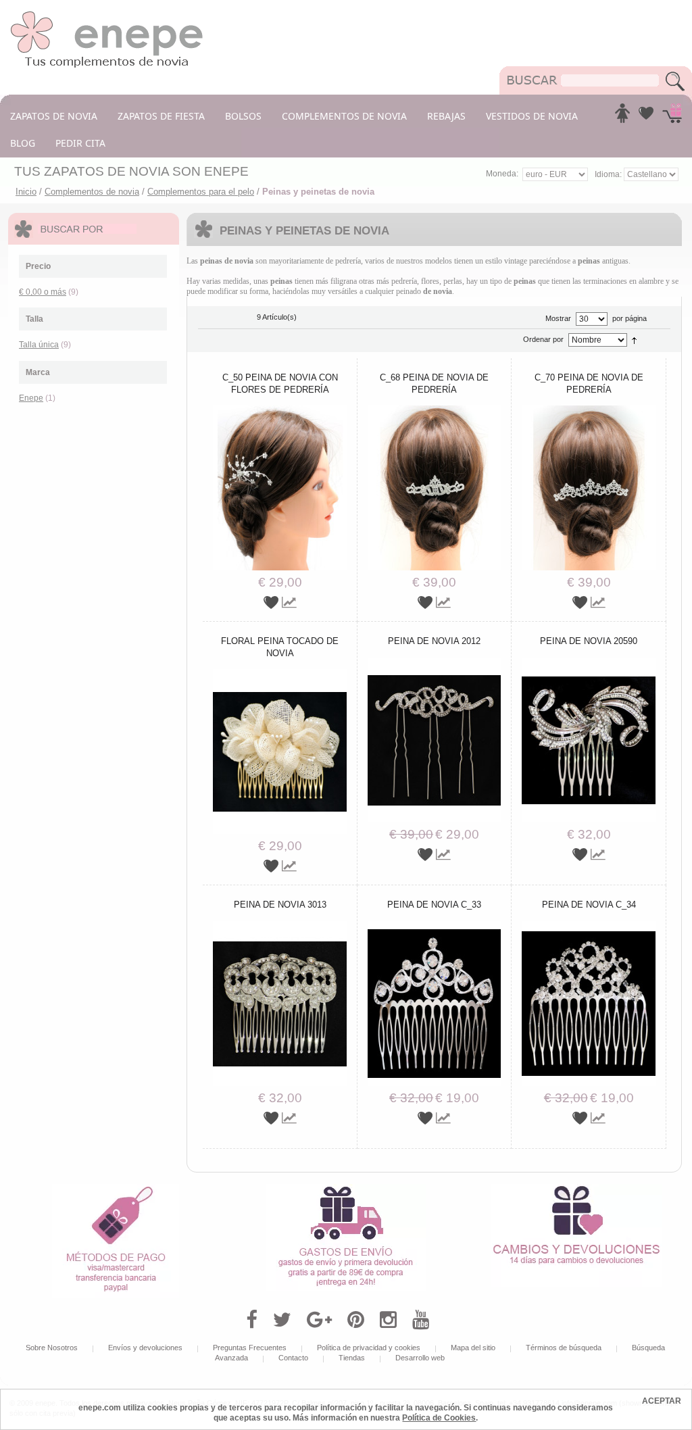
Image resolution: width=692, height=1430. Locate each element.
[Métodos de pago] (115, 1188)
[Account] (622, 116)
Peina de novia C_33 (434, 904)
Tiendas (352, 1358)
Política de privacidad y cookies (368, 1347)
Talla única (39, 344)
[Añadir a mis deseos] (273, 602)
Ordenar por (543, 339)
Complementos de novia (92, 192)
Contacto (293, 1358)
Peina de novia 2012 (434, 641)
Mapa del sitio (473, 1347)
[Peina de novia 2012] (434, 662)
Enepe (31, 398)
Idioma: (609, 174)
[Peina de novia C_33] (434, 926)
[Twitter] (282, 1320)
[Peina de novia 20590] (589, 662)
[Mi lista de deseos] (646, 116)
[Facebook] (251, 1320)
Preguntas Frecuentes (250, 1347)
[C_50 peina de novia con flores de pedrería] (280, 410)
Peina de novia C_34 (589, 904)
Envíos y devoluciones (145, 1347)
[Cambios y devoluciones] (576, 1188)
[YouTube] (420, 1320)
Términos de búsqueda (563, 1347)
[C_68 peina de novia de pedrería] (434, 410)
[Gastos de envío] (346, 1188)
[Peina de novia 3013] (280, 926)
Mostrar (558, 318)
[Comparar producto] (289, 602)
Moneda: (502, 173)
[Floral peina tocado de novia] (280, 674)
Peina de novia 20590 (588, 641)
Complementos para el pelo (200, 192)
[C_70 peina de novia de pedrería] (589, 410)
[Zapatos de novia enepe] (107, 15)
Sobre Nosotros (52, 1347)
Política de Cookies (439, 1418)
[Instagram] (388, 1320)
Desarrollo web (420, 1358)
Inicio (26, 192)
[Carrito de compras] (672, 116)
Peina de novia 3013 (280, 904)
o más (42, 292)
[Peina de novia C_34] (589, 926)
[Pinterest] (355, 1320)
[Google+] (319, 1320)
